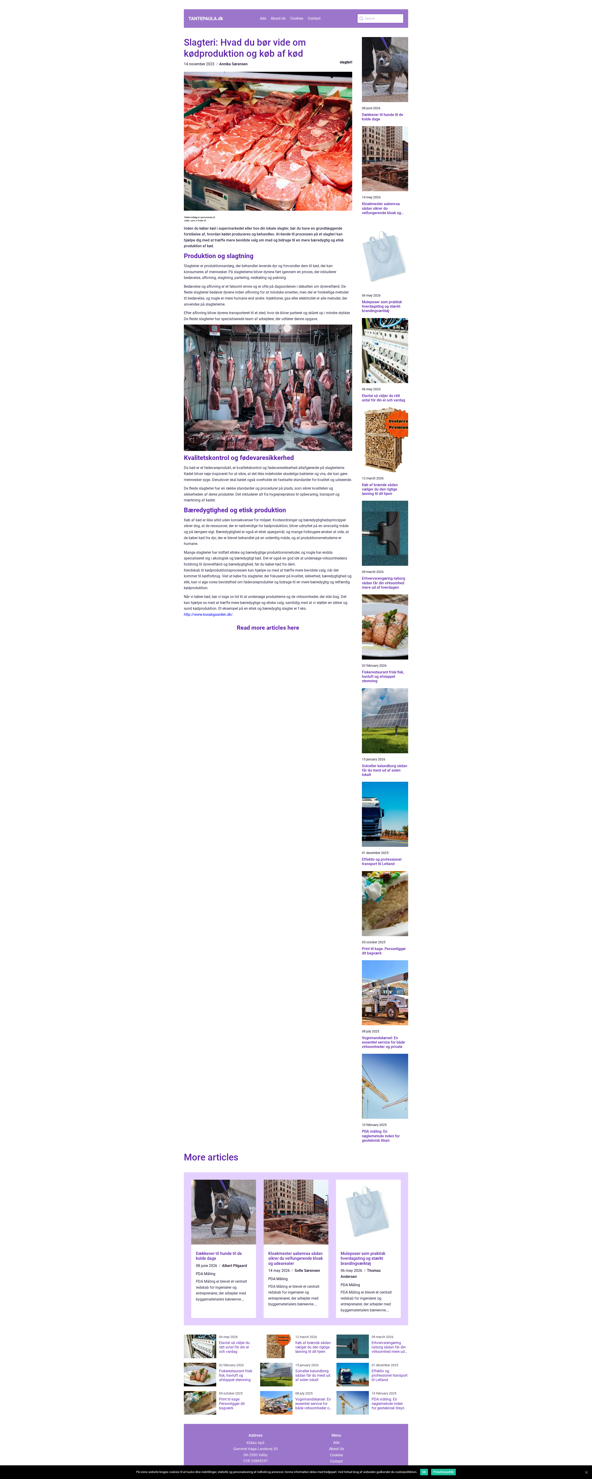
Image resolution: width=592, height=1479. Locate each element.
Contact (314, 18)
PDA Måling (205, 1274)
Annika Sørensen (233, 64)
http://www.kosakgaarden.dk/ (208, 614)
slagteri (346, 62)
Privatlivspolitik (443, 1472)
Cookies (296, 18)
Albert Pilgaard (234, 1265)
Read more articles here (268, 627)
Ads (263, 18)
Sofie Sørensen (307, 1270)
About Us (278, 18)
